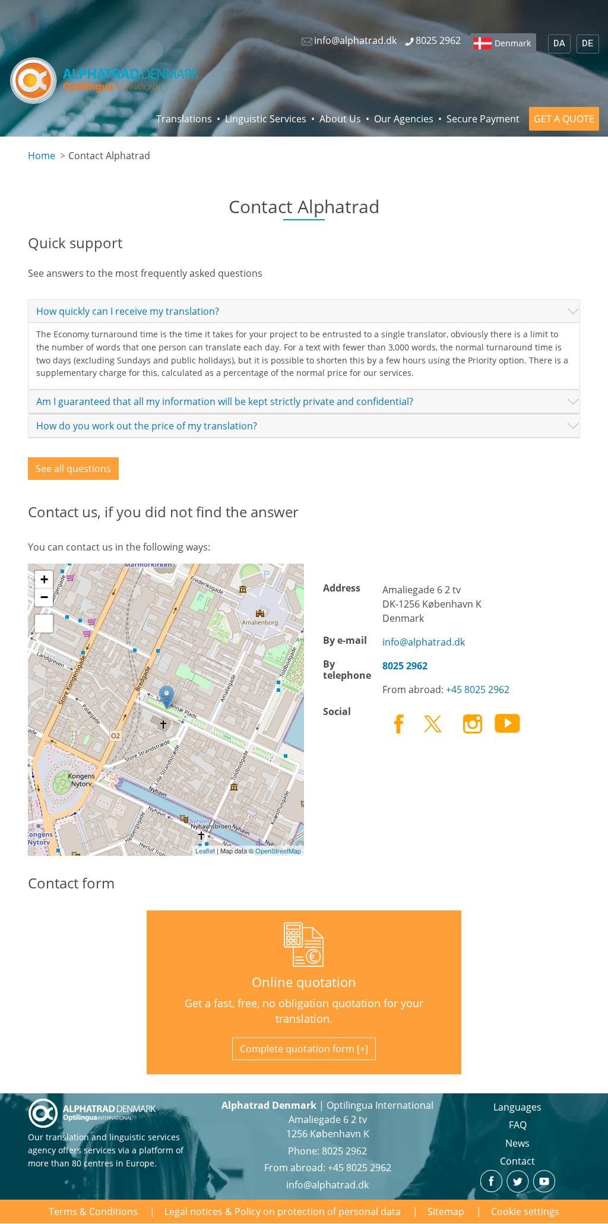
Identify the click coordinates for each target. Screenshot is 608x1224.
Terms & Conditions (93, 1211)
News (517, 1143)
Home (41, 155)
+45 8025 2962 (477, 689)
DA (559, 44)
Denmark (513, 43)
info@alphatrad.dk (423, 642)
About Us (340, 118)
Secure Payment (483, 118)
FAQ (518, 1124)
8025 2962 (344, 1150)
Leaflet (205, 850)
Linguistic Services (265, 118)
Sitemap (446, 1211)
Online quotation (304, 982)
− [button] (44, 597)
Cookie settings (525, 1211)
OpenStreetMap (278, 850)
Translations (184, 118)
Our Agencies (403, 118)
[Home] (105, 80)
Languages (517, 1107)
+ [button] (44, 579)
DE (588, 44)
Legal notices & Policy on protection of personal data (282, 1211)
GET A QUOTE (564, 118)
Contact (517, 1161)
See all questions (73, 468)
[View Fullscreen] (44, 623)
